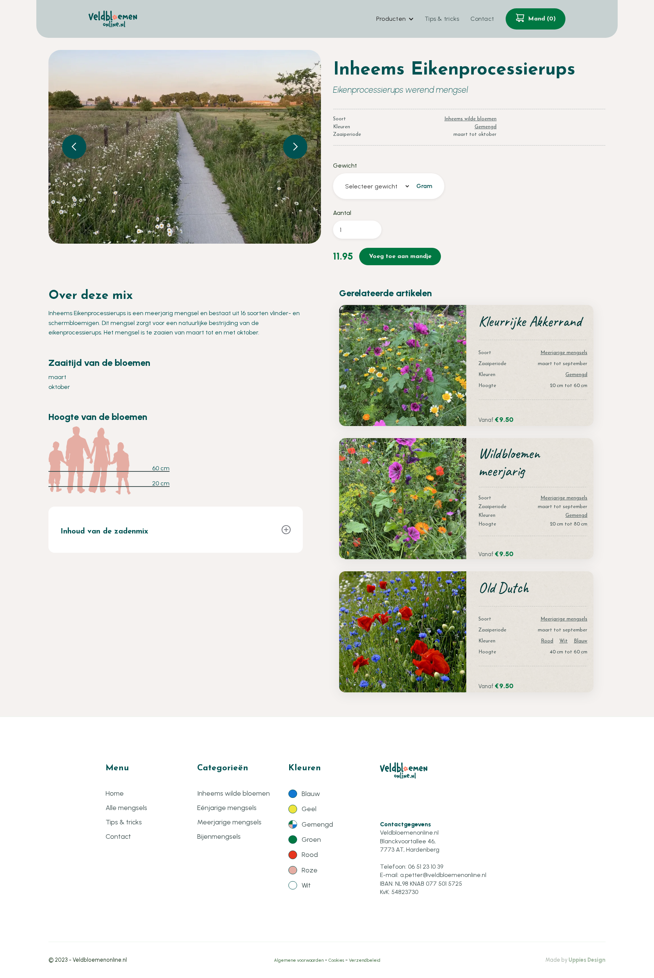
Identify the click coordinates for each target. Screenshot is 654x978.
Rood (547, 641)
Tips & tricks (442, 18)
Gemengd (486, 126)
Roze (310, 870)
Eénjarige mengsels (227, 808)
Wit (563, 641)
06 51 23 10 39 (425, 866)
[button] (394, 19)
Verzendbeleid (364, 960)
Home (115, 793)
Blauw (580, 641)
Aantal (342, 212)
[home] (113, 19)
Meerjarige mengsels (563, 352)
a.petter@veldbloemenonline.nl (443, 874)
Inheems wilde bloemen (470, 119)
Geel (309, 809)
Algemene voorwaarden (299, 960)
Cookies (336, 960)
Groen (311, 839)
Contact (482, 18)
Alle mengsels (126, 808)
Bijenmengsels (219, 836)
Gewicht (345, 165)
